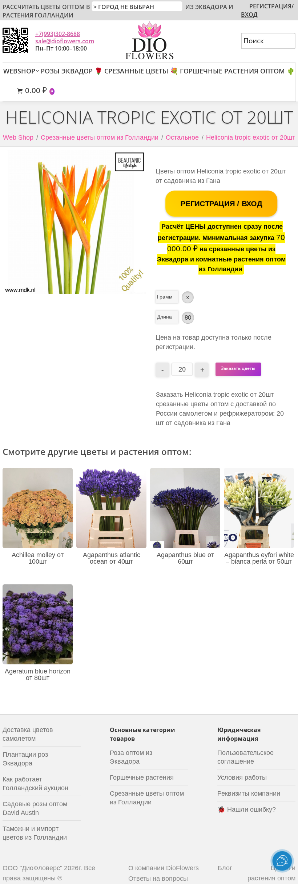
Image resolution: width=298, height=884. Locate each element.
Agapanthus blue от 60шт (185, 558)
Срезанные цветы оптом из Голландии (99, 137)
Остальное (182, 137)
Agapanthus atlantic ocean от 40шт (111, 558)
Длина (164, 317)
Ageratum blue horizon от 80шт (38, 674)
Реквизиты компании (248, 793)
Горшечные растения (142, 777)
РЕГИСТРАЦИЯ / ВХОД (221, 203)
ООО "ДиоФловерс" (32, 868)
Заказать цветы (238, 368)
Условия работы (242, 777)
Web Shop (18, 137)
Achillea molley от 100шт (38, 558)
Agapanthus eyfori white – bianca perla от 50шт (259, 558)
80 (188, 317)
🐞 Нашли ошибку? (246, 809)
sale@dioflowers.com (64, 41)
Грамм (165, 297)
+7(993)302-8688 (57, 34)
